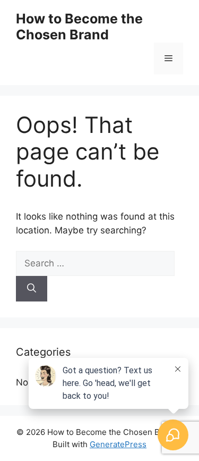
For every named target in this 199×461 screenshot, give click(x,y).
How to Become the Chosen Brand (79, 27)
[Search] (31, 288)
